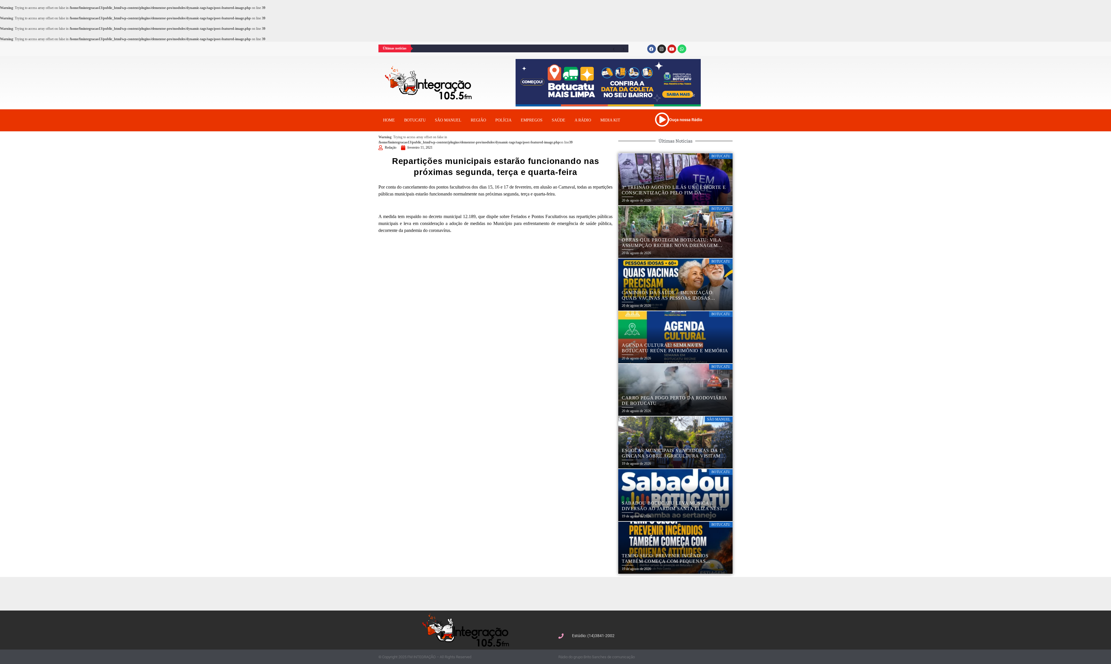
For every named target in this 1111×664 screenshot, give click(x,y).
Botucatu (415, 120)
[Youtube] (671, 49)
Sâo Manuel (448, 120)
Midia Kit (610, 120)
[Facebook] (651, 49)
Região (478, 120)
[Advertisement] (558, 593)
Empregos (531, 120)
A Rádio (583, 120)
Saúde (558, 120)
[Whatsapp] (682, 49)
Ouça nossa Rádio (685, 119)
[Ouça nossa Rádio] (662, 119)
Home (389, 120)
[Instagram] (661, 49)
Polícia (503, 120)
